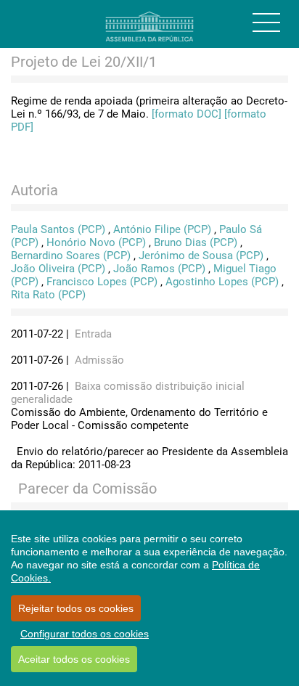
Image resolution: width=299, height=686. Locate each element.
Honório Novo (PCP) (96, 242)
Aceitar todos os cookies (74, 659)
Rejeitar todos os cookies (76, 608)
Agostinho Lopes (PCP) (222, 281)
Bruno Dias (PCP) (195, 242)
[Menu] (266, 22)
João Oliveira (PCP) (58, 268)
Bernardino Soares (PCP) (71, 255)
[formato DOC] (186, 114)
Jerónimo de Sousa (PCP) (201, 255)
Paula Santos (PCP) (58, 229)
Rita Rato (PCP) (48, 294)
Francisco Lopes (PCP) (101, 281)
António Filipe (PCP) (162, 229)
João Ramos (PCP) (159, 268)
